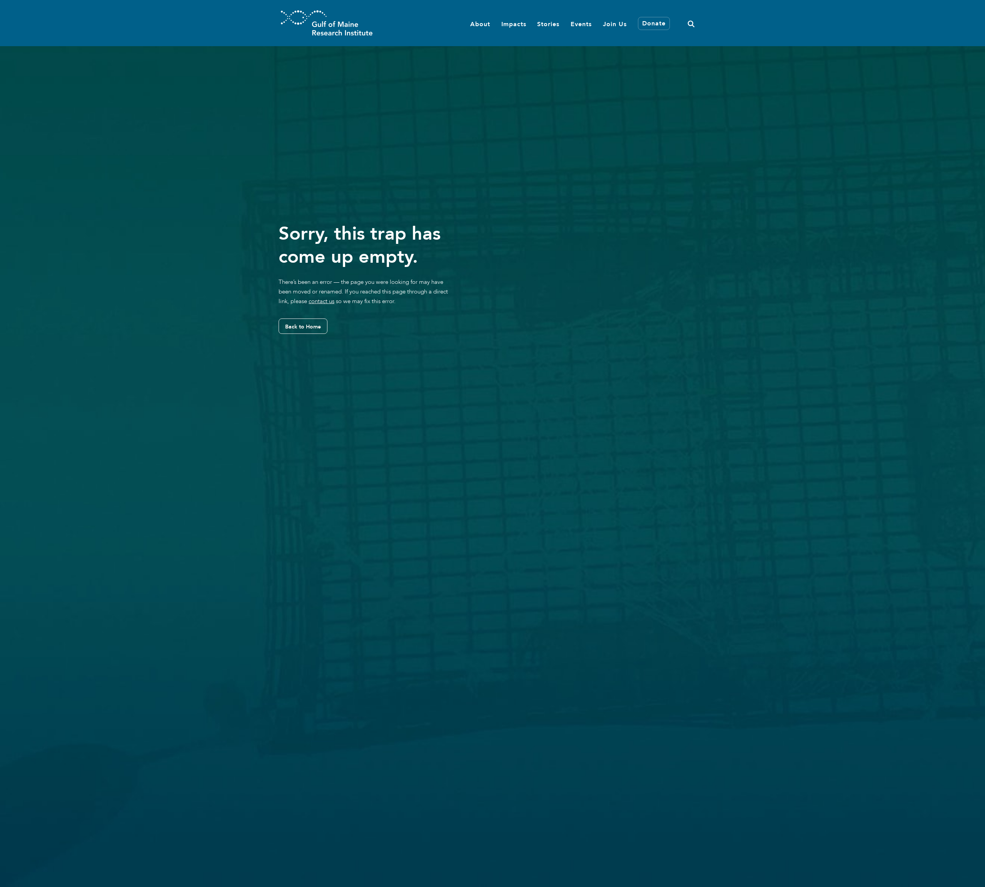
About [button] (480, 24)
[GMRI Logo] (327, 23)
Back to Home (303, 326)
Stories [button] (548, 24)
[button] (691, 23)
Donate (654, 23)
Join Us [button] (615, 24)
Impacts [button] (513, 24)
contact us (321, 301)
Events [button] (581, 24)
